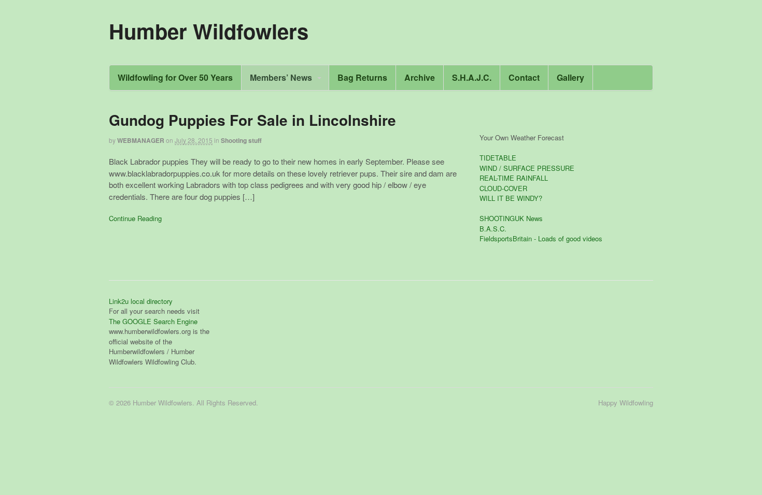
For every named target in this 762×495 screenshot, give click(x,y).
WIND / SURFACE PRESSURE (526, 168)
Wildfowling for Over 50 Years (175, 77)
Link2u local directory (141, 301)
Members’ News (281, 77)
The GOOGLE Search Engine (153, 321)
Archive (419, 77)
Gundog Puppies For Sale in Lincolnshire (252, 119)
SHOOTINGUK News (511, 218)
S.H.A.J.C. (471, 77)
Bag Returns (362, 77)
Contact (524, 77)
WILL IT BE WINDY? (510, 198)
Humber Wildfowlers (208, 31)
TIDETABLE (497, 158)
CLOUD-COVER (503, 188)
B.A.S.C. (492, 229)
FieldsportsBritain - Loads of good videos (540, 238)
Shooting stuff (241, 140)
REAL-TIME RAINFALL (513, 178)
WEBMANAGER (140, 140)
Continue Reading (135, 218)
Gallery (570, 77)
